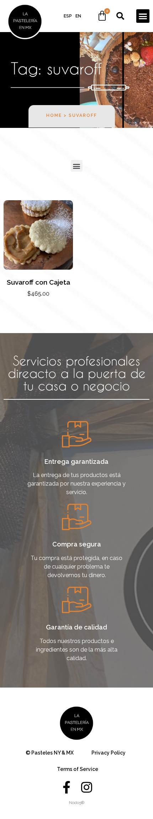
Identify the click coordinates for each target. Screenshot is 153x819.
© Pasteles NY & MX (50, 753)
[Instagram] (86, 787)
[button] (143, 16)
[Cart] (102, 16)
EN (78, 16)
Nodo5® (76, 802)
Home (54, 115)
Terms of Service (77, 769)
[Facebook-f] (66, 787)
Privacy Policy (108, 753)
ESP (68, 16)
